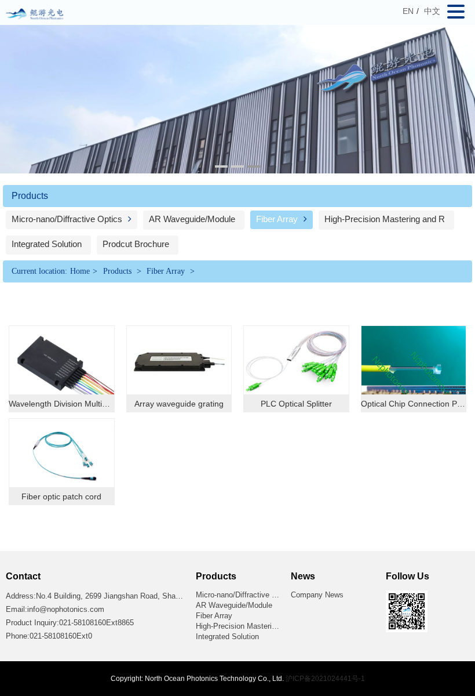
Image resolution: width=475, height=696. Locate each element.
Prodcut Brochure (136, 244)
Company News (317, 594)
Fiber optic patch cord (61, 496)
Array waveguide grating (179, 403)
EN (408, 11)
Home (80, 271)
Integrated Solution (47, 244)
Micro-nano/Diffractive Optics (68, 219)
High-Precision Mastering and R (384, 219)
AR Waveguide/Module (192, 219)
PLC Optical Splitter (296, 403)
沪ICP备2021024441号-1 (325, 679)
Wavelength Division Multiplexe (65, 403)
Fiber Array (278, 219)
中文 (432, 11)
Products (117, 271)
